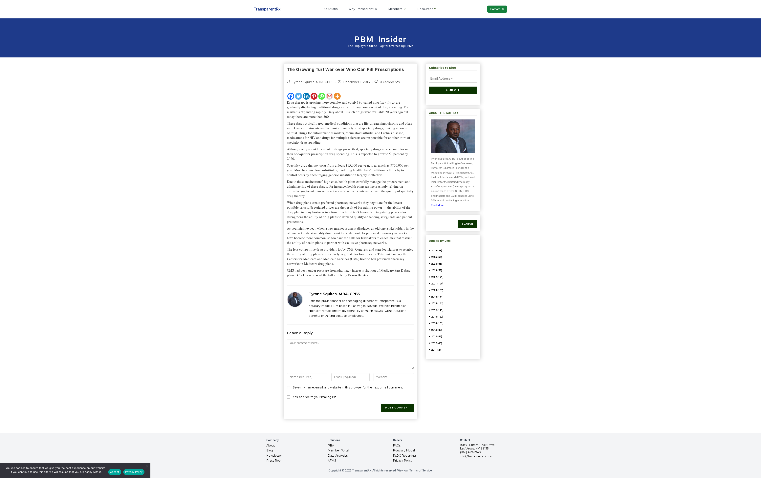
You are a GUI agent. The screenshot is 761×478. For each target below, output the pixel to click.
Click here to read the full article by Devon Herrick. (333, 275)
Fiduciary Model (404, 450)
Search (467, 223)
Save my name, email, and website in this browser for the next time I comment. (348, 387)
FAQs (397, 445)
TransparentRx (267, 9)
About (270, 445)
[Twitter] (298, 96)
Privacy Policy (402, 460)
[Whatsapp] (321, 96)
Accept (114, 471)
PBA (331, 445)
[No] (147, 466)
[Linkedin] (306, 96)
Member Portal (338, 450)
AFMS (332, 460)
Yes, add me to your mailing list (314, 397)
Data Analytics (338, 455)
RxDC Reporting (404, 455)
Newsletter (274, 455)
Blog (269, 450)
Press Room (275, 460)
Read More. (437, 205)
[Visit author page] (295, 299)
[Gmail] (329, 96)
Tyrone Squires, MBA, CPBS (313, 82)
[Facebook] (290, 96)
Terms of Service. (420, 470)
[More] (337, 96)
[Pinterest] (314, 96)
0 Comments (390, 82)
